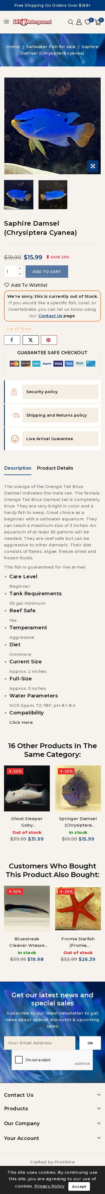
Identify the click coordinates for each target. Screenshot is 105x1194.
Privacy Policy (49, 1186)
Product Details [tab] (55, 468)
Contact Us (50, 315)
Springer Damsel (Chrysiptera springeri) (78, 825)
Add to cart (47, 271)
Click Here (21, 722)
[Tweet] (30, 340)
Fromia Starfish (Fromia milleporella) (78, 945)
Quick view (42, 775)
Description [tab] (17, 468)
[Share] (12, 340)
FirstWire (65, 1162)
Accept (79, 1186)
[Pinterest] (49, 340)
